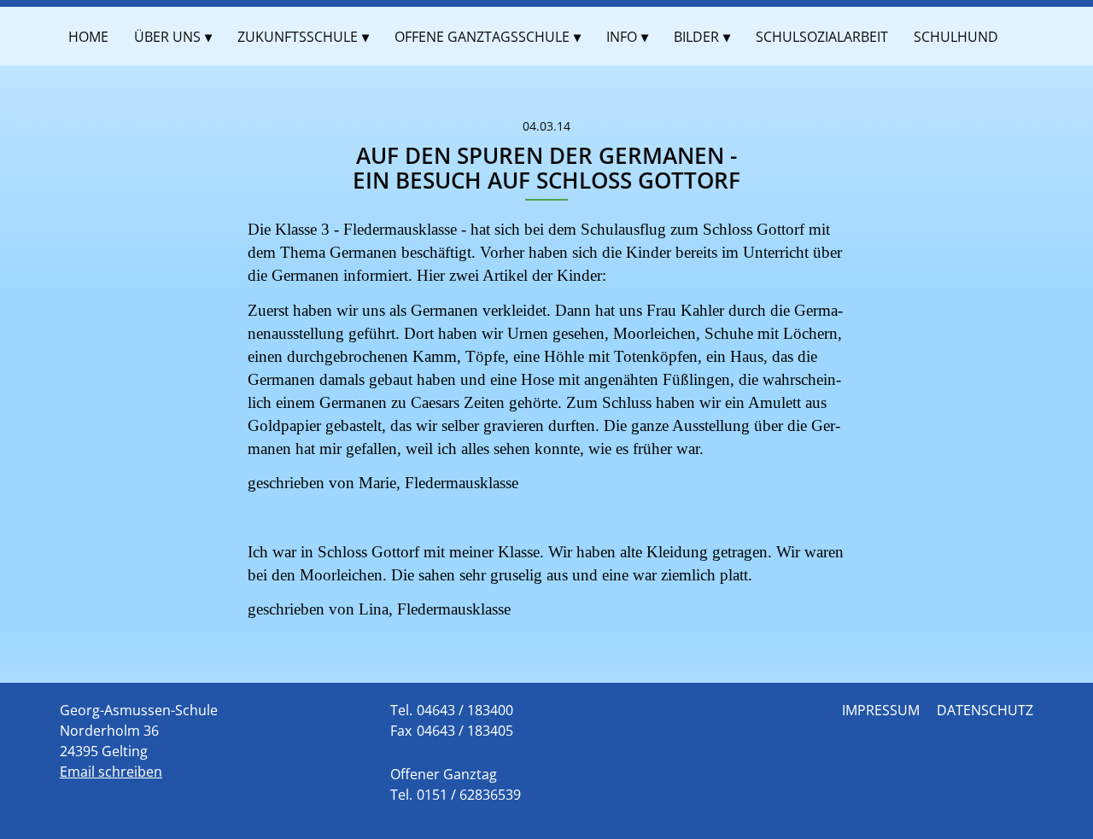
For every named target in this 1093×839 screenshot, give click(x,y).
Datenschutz (985, 710)
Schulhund (956, 36)
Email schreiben (111, 771)
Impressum (881, 710)
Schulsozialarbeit (822, 36)
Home (88, 36)
